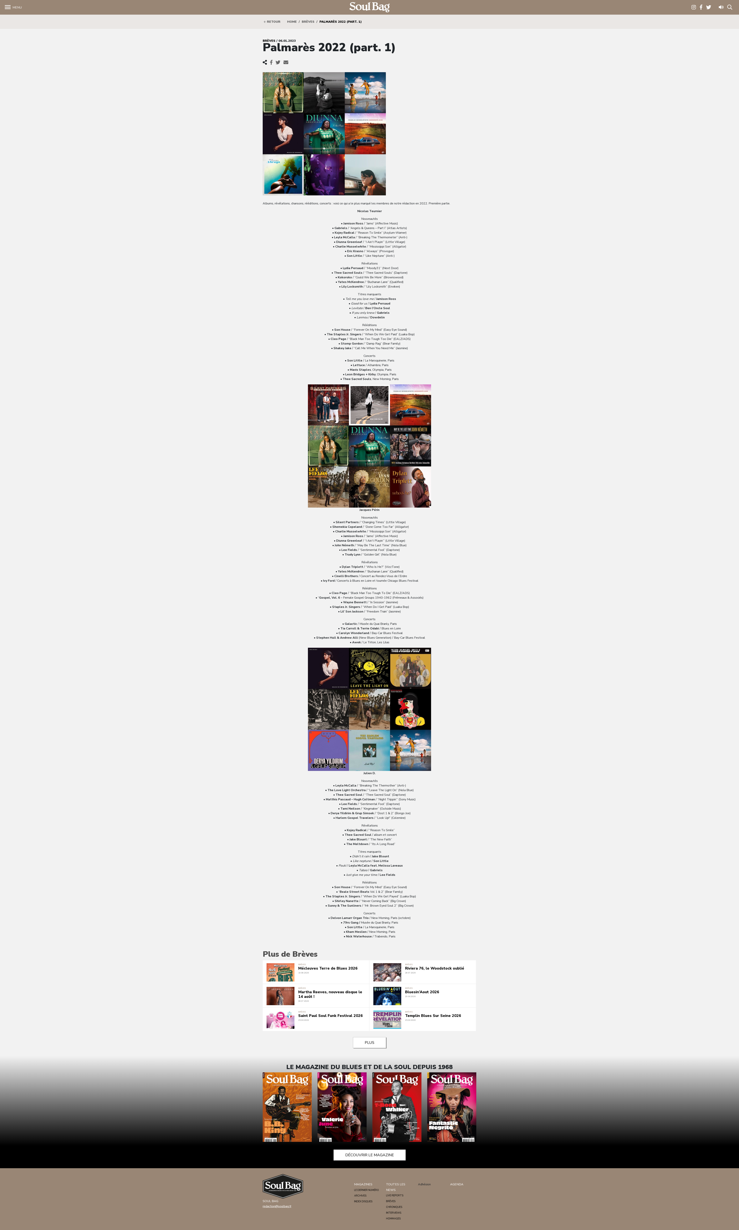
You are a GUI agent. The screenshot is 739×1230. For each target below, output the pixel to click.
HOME (292, 22)
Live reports (394, 1195)
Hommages (393, 1218)
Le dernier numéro (366, 1190)
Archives (360, 1195)
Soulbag (369, 7)
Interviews (393, 1213)
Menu (17, 7)
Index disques (363, 1201)
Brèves (308, 22)
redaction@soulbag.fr (277, 1206)
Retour (273, 22)
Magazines (363, 1184)
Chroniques (394, 1207)
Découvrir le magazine (369, 1155)
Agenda (456, 1184)
